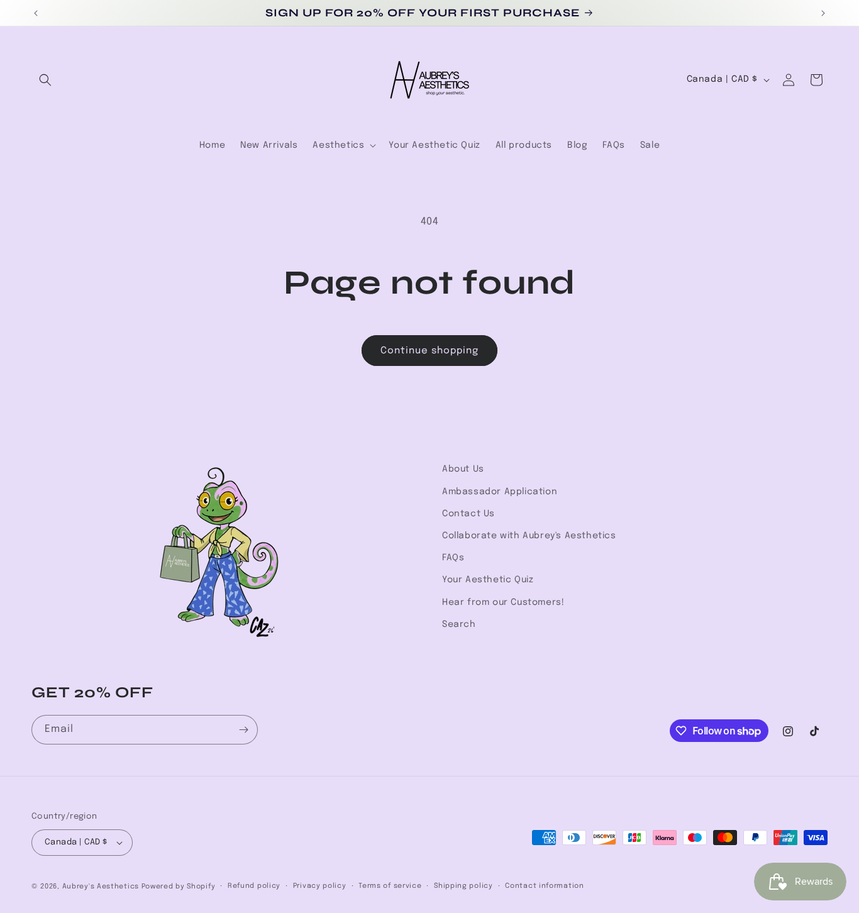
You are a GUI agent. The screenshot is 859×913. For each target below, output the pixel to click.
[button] (45, 80)
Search (459, 624)
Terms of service (389, 886)
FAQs (453, 557)
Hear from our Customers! (503, 602)
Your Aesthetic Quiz (487, 579)
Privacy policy (319, 886)
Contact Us (468, 513)
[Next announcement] (823, 13)
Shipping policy (463, 886)
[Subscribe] (243, 729)
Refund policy (254, 886)
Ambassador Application (499, 491)
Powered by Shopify (178, 886)
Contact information (544, 886)
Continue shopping (429, 351)
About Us (463, 469)
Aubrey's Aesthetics (100, 886)
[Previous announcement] (36, 13)
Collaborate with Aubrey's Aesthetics (529, 535)
